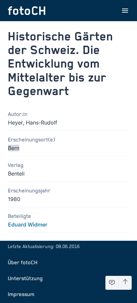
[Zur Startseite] (26, 10)
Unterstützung (25, 278)
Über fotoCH (23, 262)
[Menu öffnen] (125, 11)
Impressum (21, 294)
